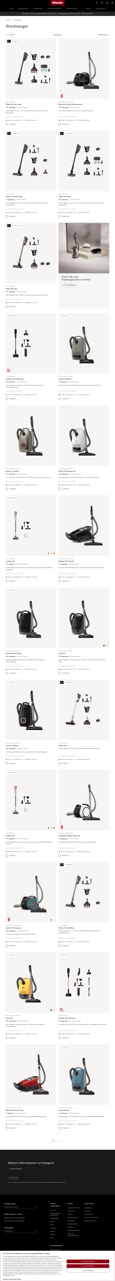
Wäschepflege (23, 8)
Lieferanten (53, 1228)
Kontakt (52, 1234)
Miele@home (88, 1208)
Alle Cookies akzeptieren (88, 1261)
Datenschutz (12, 1279)
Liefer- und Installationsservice (72, 1234)
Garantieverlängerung (73, 1230)
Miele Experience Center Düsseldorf (14, 1218)
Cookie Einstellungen (88, 1270)
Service (88, 8)
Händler (52, 1231)
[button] (48, 553)
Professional (100, 8)
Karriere (52, 1221)
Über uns (53, 1210)
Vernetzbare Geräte (90, 1220)
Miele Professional (55, 1250)
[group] (31, 82)
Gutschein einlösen (72, 1217)
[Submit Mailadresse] (36, 1231)
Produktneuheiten (72, 1224)
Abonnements (71, 1220)
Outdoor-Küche (71, 8)
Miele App (87, 1211)
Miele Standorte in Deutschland (55, 1214)
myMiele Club (71, 1211)
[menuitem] (13, 8)
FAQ (51, 1237)
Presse (52, 1225)
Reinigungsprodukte (54, 8)
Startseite (8, 20)
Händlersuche (9, 1204)
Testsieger (70, 1227)
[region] (57, 1266)
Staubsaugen (37, 8)
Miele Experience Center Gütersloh (14, 1220)
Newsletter (8, 1228)
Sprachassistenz (89, 1214)
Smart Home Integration (91, 1217)
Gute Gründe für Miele (73, 1208)
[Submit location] (36, 1207)
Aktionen (70, 1214)
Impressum (6, 1279)
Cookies (19, 1279)
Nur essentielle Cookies (88, 1266)
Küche (12, 8)
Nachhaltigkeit (54, 1218)
